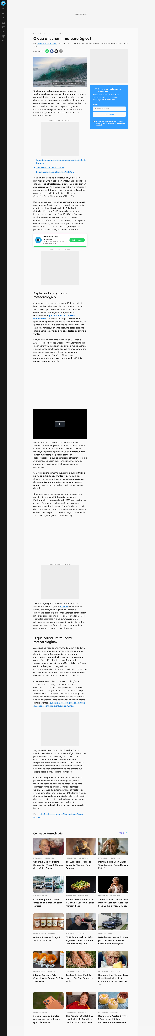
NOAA (64, 814)
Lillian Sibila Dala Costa (47, 43)
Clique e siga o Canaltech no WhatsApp (55, 172)
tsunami (64, 606)
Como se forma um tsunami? (50, 167)
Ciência (50, 34)
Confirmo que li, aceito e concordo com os (110, 123)
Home (35, 34)
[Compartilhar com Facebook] (52, 51)
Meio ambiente (59, 34)
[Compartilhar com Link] (61, 51)
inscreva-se (77, 88)
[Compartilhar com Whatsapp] (47, 51)
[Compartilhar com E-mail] (56, 51)
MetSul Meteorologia (50, 814)
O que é (42, 34)
